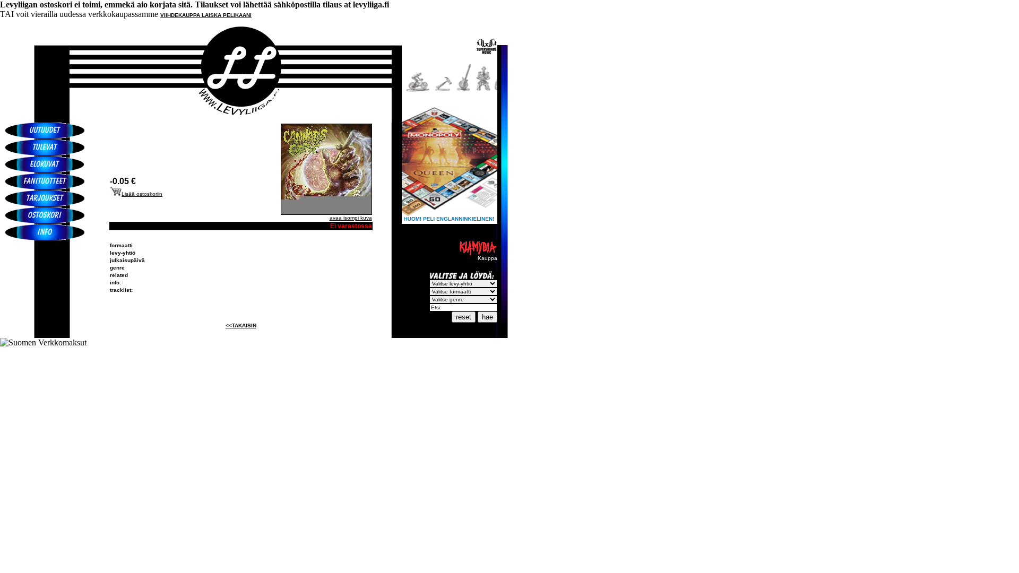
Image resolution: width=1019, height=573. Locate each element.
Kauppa (487, 258)
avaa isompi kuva (351, 218)
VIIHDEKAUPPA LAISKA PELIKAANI (206, 15)
